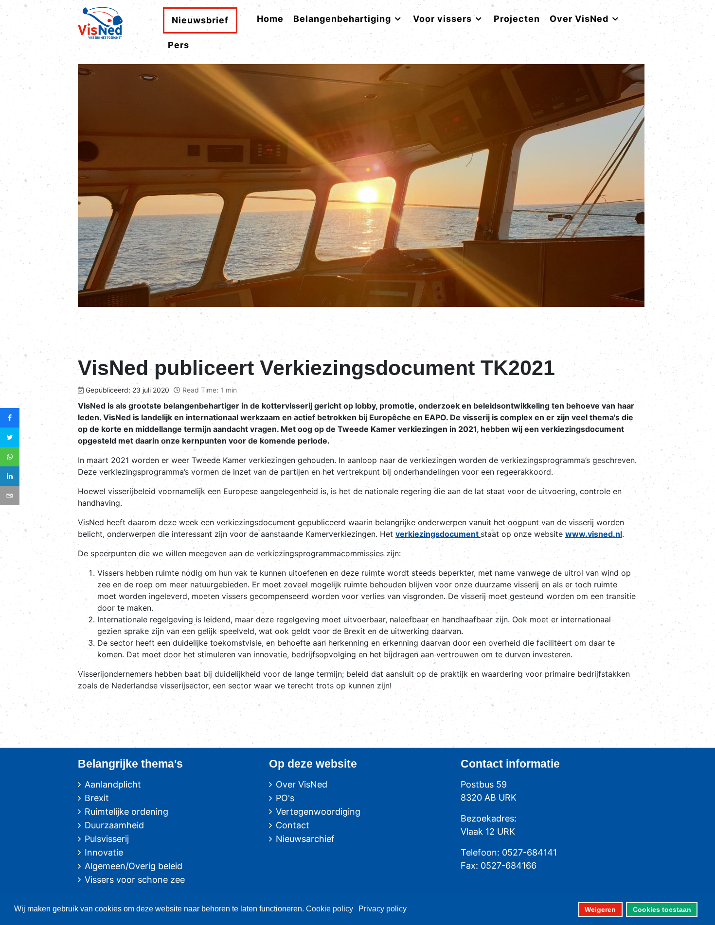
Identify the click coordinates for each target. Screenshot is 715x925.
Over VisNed (301, 784)
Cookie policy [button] (329, 909)
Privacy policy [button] (382, 909)
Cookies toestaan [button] (662, 909)
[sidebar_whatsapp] (9, 456)
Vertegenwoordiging (318, 811)
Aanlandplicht (113, 784)
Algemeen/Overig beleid (133, 866)
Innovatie (104, 852)
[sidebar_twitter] (9, 437)
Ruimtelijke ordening (126, 811)
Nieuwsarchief (305, 839)
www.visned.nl (593, 534)
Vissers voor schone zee (135, 879)
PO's (285, 798)
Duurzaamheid (114, 825)
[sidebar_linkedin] (9, 476)
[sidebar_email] (9, 495)
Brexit (97, 798)
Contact (292, 825)
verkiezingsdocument (437, 534)
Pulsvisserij (107, 839)
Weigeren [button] (600, 909)
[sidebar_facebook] (9, 418)
